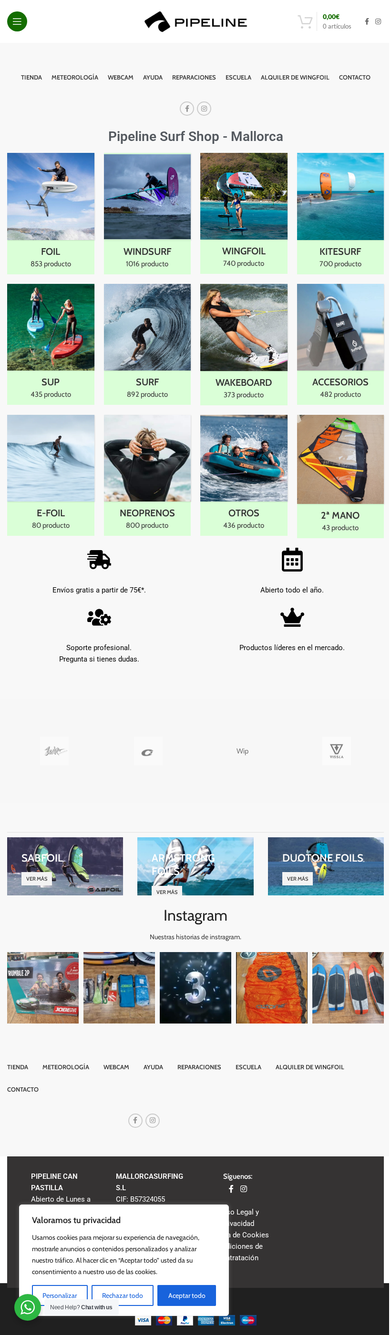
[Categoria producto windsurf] (147, 213)
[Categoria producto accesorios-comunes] (340, 344)
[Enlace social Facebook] (366, 21)
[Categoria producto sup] (50, 344)
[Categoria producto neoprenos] (147, 475)
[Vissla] (336, 751)
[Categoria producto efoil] (50, 475)
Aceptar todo (187, 1295)
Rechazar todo (122, 1295)
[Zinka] (54, 751)
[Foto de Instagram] (43, 988)
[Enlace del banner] (65, 866)
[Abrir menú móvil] (17, 21)
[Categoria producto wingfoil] (244, 213)
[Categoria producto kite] (340, 213)
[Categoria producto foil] (50, 213)
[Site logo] (195, 21)
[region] (124, 1260)
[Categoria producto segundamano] (340, 476)
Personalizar (59, 1295)
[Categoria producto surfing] (147, 344)
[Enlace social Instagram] (378, 21)
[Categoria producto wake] (244, 344)
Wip (242, 751)
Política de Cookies (237, 1235)
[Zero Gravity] (149, 751)
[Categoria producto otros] (244, 475)
